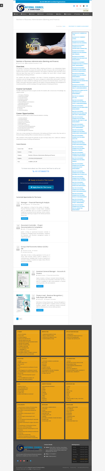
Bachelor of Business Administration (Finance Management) (79, 75)
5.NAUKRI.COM (45, 413)
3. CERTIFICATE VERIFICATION (49, 337)
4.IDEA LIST (69, 411)
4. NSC (18, 365)
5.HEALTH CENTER (46, 368)
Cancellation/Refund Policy (83, 467)
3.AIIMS (44, 389)
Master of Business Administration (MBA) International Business (79, 178)
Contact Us (86, 14)
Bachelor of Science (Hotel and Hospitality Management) (79, 92)
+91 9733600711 (85, 9)
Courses (33, 14)
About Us (24, 14)
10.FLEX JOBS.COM (46, 421)
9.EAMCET (44, 398)
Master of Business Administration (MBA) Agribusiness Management (79, 131)
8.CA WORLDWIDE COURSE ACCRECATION (27, 371)
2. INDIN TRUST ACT (22, 362)
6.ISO (18, 368)
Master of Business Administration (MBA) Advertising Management (79, 143)
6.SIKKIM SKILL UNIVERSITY (72, 371)
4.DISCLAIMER (20, 391)
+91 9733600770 (41, 171)
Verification (50, 14)
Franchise (77, 14)
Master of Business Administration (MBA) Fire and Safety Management (79, 113)
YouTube (77, 6)
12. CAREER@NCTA (21, 349)
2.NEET (43, 388)
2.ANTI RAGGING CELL (22, 388)
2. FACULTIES (20, 335)
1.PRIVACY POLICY (21, 386)
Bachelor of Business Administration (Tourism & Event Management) (80, 63)
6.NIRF (67, 394)
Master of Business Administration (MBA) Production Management (79, 195)
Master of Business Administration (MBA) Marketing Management (79, 184)
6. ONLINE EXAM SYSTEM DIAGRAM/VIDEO (27, 342)
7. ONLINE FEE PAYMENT (23, 343)
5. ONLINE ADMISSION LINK (24, 340)
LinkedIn (87, 6)
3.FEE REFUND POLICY (22, 389)
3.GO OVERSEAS (70, 410)
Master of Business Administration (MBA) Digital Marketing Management (78, 207)
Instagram (80, 6)
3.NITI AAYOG (20, 364)
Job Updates (68, 14)
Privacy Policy (73, 467)
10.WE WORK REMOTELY (72, 421)
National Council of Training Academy (36, 467)
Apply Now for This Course (42, 187)
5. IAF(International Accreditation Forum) (27, 367)
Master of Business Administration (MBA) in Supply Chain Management (79, 101)
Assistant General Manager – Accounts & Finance (50, 272)
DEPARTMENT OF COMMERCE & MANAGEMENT (79, 26)
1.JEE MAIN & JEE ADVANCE (48, 386)
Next (21, 318)
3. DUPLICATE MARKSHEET (72, 337)
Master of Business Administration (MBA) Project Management (78, 201)
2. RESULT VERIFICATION (48, 335)
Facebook (74, 6)
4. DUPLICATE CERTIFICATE (23, 338)
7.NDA (43, 395)
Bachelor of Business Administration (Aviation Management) (79, 58)
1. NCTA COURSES (21, 334)
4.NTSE (43, 391)
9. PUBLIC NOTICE (46, 373)
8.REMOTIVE (69, 418)
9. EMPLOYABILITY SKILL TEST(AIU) (74, 398)
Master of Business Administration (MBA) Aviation (78, 137)
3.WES (67, 389)
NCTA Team (22, 63)
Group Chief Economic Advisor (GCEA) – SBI (35, 248)
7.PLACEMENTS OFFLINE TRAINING (50, 370)
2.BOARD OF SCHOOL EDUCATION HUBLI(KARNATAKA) (74, 363)
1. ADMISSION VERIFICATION (49, 334)
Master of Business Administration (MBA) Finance (78, 159)
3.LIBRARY (44, 365)
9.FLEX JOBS (69, 419)
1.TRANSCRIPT (69, 334)
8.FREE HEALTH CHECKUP (48, 371)
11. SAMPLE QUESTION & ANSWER (25, 354)
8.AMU (43, 397)
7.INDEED (44, 416)
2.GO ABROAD (69, 408)
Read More (24, 218)
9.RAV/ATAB (20, 373)
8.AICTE (68, 397)
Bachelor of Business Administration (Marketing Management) (80, 80)
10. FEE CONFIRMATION (23, 348)
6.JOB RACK (69, 414)
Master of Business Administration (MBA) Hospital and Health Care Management (79, 119)
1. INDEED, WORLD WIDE (72, 407)
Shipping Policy (66, 467)
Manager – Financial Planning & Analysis (35, 202)
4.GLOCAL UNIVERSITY (71, 368)
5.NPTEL (68, 392)
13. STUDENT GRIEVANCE (23, 351)
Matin (30, 469)
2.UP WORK (44, 408)
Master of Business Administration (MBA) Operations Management (79, 189)
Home (16, 14)
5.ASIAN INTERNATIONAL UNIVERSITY (75, 370)
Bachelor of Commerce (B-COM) (79, 33)
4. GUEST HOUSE (46, 367)
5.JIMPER (44, 392)
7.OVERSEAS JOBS (70, 416)
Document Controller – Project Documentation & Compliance (32, 226)
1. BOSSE (68, 361)
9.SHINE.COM (45, 419)
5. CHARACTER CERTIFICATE (73, 338)
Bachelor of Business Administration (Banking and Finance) (79, 52)
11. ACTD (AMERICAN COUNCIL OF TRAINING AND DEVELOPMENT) (25, 378)
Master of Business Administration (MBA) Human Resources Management (78, 166)
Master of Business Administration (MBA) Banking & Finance (78, 148)
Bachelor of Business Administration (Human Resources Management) (79, 69)
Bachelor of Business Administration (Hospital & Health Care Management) (80, 86)
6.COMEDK (44, 394)
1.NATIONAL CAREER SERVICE (49, 407)
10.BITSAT (44, 400)
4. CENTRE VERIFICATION (48, 338)
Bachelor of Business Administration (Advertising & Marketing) (79, 47)
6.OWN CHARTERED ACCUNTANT (25, 394)
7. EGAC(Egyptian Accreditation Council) (27, 370)
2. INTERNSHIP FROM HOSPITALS (74, 335)
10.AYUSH (68, 400)
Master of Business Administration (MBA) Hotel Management (78, 126)
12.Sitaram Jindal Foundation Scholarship (27, 437)
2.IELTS (68, 388)
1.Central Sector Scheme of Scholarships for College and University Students (27, 407)
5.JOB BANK (69, 413)
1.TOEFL (68, 386)
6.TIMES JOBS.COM (46, 414)
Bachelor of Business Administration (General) (79, 42)
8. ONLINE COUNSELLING (23, 345)
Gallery (59, 14)
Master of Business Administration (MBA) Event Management (80, 107)
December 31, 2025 (37, 63)
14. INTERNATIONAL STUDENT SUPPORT (27, 352)
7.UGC (67, 395)
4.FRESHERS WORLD (46, 411)
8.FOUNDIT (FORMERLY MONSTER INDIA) (52, 418)
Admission (41, 14)
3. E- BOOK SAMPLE (22, 337)
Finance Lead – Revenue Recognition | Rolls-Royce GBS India (49, 296)
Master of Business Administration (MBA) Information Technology (79, 172)
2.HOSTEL (44, 364)
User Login (85, 10)
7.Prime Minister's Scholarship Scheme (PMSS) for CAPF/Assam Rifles (26, 426)
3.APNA (43, 410)
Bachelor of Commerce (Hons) (78, 37)
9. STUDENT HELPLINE (22, 346)
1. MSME (19, 361)
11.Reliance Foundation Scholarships (26, 436)
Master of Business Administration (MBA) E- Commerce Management (79, 154)
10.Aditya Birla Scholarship (24, 434)
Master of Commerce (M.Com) (78, 96)
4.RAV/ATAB (69, 391)
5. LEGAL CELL (20, 392)
